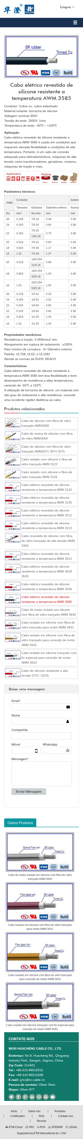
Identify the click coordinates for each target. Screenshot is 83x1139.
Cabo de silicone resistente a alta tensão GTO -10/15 (44, 673)
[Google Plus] (25, 1097)
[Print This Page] (46, 1097)
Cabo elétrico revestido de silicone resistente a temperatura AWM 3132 (46, 487)
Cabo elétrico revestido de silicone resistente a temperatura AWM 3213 (46, 525)
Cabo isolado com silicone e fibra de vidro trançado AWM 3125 (46, 474)
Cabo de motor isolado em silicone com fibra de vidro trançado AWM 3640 (48, 612)
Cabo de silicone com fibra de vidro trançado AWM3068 (46, 423)
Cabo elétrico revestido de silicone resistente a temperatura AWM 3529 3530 (46, 571)
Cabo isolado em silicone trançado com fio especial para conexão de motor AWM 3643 (49, 657)
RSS (42, 1127)
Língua (66, 7)
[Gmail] (39, 1097)
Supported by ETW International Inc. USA (41, 1133)
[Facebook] (18, 1097)
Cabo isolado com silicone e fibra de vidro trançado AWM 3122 (46, 462)
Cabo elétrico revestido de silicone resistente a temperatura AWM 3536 (46, 586)
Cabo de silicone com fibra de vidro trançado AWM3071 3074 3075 (46, 449)
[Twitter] (11, 1097)
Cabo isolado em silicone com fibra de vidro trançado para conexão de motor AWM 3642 (48, 640)
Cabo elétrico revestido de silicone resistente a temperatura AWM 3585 (46, 599)
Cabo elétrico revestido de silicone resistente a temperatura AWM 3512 (46, 556)
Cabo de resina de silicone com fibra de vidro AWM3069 (47, 436)
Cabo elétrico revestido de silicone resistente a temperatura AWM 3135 (46, 500)
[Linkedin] (32, 1097)
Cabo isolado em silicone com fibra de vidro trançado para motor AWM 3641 (48, 625)
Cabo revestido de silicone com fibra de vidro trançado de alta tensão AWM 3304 (48, 540)
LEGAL (72, 1127)
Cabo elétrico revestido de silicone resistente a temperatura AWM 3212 (46, 513)
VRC (31, 1127)
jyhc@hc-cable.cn (32, 1080)
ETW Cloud (15, 1127)
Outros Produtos (20, 823)
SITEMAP (57, 1127)
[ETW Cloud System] (53, 1097)
